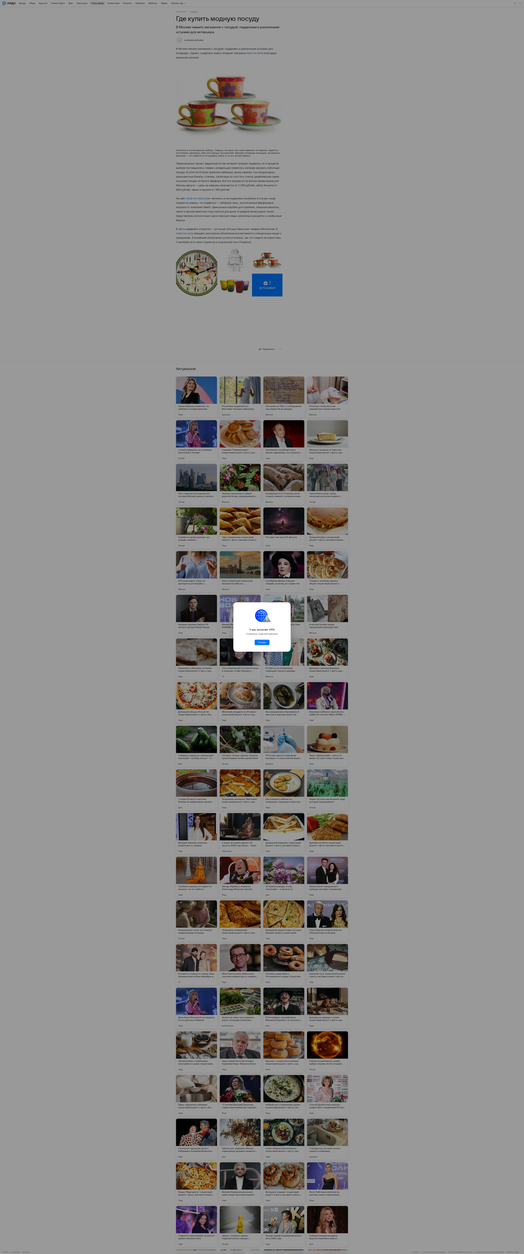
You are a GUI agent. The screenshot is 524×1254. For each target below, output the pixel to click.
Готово (262, 642)
